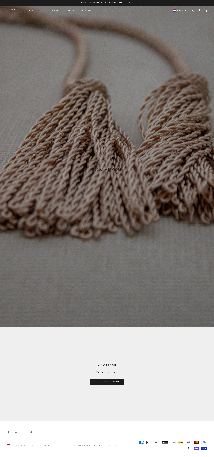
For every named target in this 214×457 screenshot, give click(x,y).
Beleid (102, 10)
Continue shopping (107, 381)
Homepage (30, 10)
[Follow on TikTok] (23, 432)
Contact (86, 10)
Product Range (52, 10)
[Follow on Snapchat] (31, 432)
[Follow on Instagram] (16, 432)
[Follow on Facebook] (8, 432)
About (72, 10)
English (46, 445)
